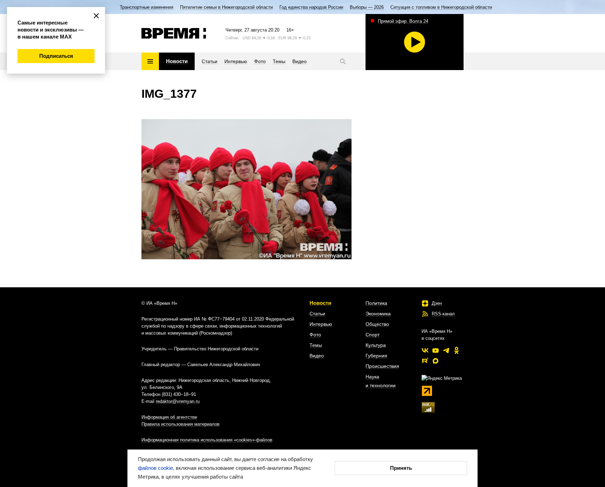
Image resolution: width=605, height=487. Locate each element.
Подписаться (56, 56)
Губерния (376, 355)
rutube (425, 360)
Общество (377, 324)
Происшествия (382, 366)
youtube (435, 350)
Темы (316, 345)
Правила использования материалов (180, 424)
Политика (376, 303)
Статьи (317, 313)
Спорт (373, 334)
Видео (317, 355)
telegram (446, 350)
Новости (320, 303)
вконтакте (425, 350)
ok (456, 350)
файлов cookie (155, 468)
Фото (315, 334)
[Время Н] (173, 33)
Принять (401, 468)
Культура (376, 345)
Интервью (321, 324)
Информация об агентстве (169, 417)
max (435, 360)
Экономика (378, 313)
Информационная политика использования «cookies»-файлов (206, 440)
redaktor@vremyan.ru (178, 401)
